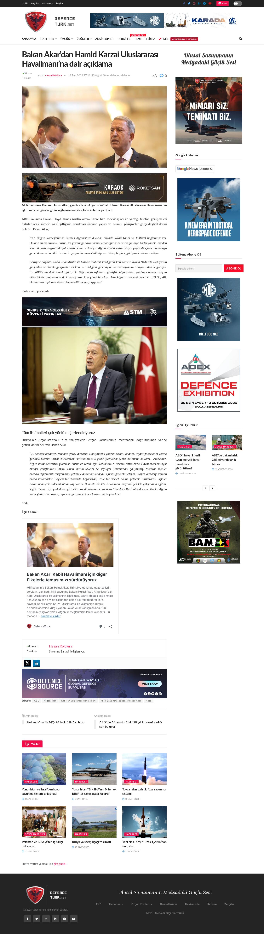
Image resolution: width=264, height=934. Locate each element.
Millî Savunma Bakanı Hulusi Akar (121, 700)
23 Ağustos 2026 (187, 473)
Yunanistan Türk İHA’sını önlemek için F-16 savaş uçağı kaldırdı (94, 791)
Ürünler (83, 39)
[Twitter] (27, 663)
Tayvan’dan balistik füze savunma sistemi (144, 791)
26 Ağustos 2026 (223, 469)
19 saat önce (81, 847)
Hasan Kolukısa (53, 75)
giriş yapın (60, 864)
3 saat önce (31, 798)
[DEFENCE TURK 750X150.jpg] (94, 311)
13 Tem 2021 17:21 (79, 75)
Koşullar (35, 3)
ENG (224, 3)
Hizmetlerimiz (145, 39)
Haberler (47, 39)
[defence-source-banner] (94, 683)
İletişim (59, 3)
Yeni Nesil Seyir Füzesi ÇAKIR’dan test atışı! (144, 843)
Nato (149, 700)
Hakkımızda (47, 3)
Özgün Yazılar (140, 904)
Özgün (65, 39)
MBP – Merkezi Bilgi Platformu (165, 913)
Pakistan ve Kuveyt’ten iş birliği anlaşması (42, 843)
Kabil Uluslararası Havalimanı (78, 700)
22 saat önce (131, 851)
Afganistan (50, 700)
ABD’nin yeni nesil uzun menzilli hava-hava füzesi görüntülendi (187, 461)
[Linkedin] (36, 663)
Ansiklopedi (104, 39)
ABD (36, 700)
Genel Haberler (111, 75)
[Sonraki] (212, 488)
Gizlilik (25, 3)
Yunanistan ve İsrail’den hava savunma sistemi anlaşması (41, 791)
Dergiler (124, 38)
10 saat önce (131, 798)
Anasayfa (29, 39)
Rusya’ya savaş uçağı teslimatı (91, 841)
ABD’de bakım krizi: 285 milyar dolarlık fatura (225, 459)
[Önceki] (205, 488)
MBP (180, 39)
